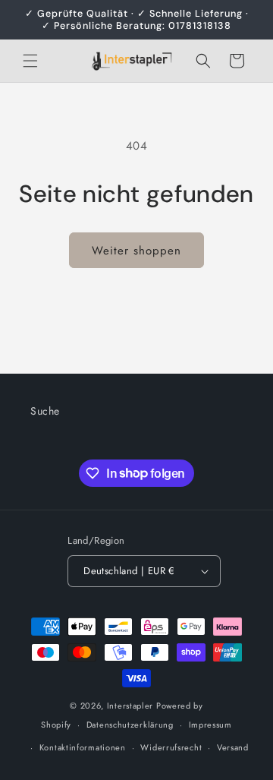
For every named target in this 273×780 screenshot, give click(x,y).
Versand (233, 747)
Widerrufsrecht (171, 747)
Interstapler (130, 705)
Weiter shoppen (136, 250)
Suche (45, 410)
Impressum (210, 724)
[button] (30, 60)
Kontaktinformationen (82, 747)
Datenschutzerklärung (130, 724)
